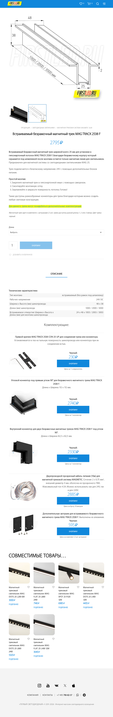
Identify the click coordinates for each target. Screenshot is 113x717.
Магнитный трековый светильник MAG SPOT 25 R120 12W (66, 593)
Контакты (48, 695)
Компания (32, 695)
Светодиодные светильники (43, 128)
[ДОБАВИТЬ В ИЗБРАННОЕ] (28, 587)
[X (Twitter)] (65, 685)
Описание (56, 274)
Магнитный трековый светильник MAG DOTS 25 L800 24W (16, 645)
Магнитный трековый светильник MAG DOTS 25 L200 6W (17, 592)
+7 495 (64, 695)
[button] (81, 3)
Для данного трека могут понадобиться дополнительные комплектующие (45, 206)
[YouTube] (48, 685)
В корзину (36, 246)
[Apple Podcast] (73, 685)
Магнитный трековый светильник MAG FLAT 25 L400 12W (41, 644)
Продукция (25, 128)
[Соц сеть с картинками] (39, 685)
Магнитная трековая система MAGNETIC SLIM (74, 128)
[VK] (56, 685)
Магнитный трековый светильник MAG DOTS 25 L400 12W (91, 593)
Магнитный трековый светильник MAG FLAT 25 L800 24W (41, 593)
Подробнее (13, 604)
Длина (11, 227)
